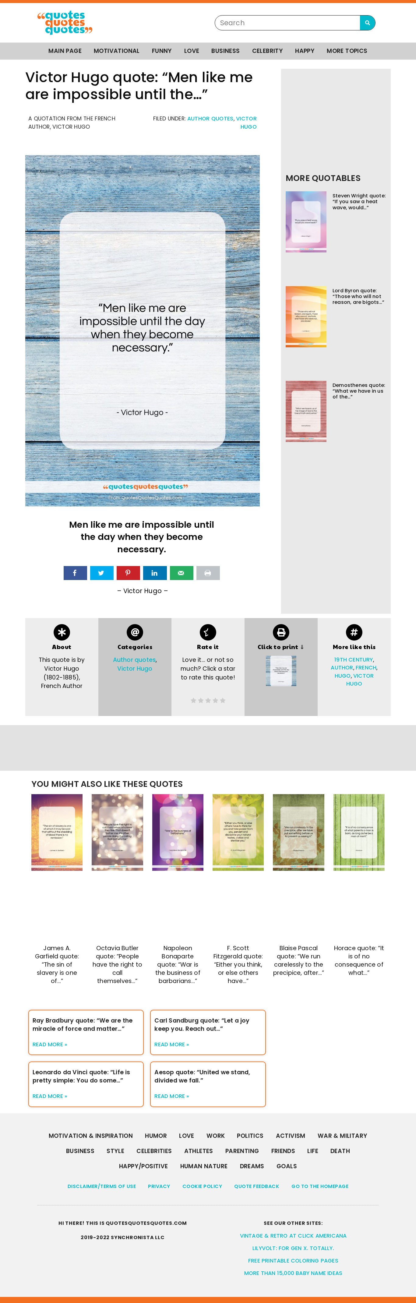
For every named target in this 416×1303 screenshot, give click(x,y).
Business (225, 51)
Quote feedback (256, 1186)
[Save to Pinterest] (128, 573)
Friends (283, 1151)
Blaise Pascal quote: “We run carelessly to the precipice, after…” (298, 960)
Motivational (117, 51)
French (366, 667)
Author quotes (210, 118)
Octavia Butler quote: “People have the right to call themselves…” (117, 964)
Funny (162, 51)
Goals (287, 1166)
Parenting (242, 1151)
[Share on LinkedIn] (155, 573)
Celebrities (154, 1151)
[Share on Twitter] (102, 573)
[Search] (367, 23)
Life (312, 1151)
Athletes (198, 1151)
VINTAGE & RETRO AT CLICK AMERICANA (293, 1235)
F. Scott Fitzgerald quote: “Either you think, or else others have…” (238, 964)
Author (342, 667)
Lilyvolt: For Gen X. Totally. (293, 1248)
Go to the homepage (319, 1186)
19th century (353, 659)
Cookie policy (202, 1186)
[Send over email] (181, 573)
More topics (347, 51)
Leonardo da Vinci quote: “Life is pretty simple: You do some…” (81, 1076)
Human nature (204, 1166)
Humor (156, 1136)
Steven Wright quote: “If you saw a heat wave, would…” (359, 201)
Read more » (50, 1044)
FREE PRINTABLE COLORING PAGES (293, 1260)
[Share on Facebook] (75, 573)
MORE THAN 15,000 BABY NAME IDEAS (293, 1273)
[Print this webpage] (208, 573)
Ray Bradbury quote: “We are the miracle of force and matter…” (82, 1024)
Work (215, 1136)
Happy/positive (143, 1166)
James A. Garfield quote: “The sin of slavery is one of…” (57, 964)
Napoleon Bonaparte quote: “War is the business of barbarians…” (177, 964)
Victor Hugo (134, 669)
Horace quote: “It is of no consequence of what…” (359, 960)
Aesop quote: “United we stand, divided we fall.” (202, 1076)
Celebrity (267, 51)
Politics (250, 1136)
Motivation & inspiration (91, 1136)
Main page (65, 51)
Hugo (343, 675)
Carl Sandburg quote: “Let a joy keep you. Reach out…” (201, 1024)
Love (191, 51)
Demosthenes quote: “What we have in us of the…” (359, 391)
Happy (305, 51)
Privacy (159, 1186)
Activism (290, 1136)
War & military (343, 1136)
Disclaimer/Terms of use (102, 1186)
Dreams (252, 1166)
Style (115, 1151)
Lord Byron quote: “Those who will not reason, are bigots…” (358, 296)
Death (340, 1151)
